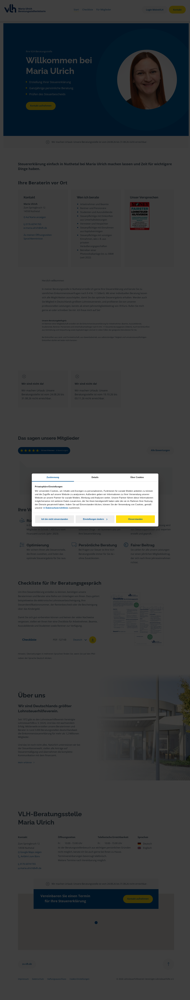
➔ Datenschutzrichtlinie (55, 508)
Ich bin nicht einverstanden (54, 519)
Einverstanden (135, 519)
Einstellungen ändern (93, 519)
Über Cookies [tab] (137, 477)
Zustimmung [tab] (53, 477)
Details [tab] (95, 477)
